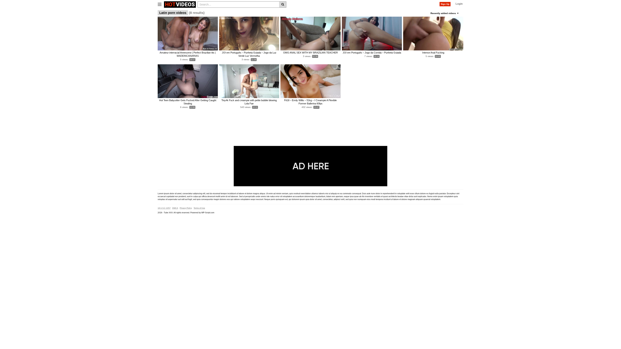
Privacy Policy (186, 208)
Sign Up (445, 4)
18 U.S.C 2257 (164, 208)
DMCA (175, 208)
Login (459, 3)
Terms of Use (199, 208)
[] (282, 4)
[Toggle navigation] (161, 4)
